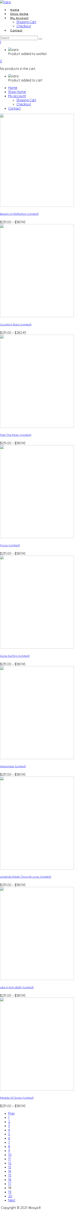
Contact (16, 30)
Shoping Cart (26, 100)
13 (9, 1167)
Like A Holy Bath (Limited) (17, 987)
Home (12, 88)
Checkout (23, 104)
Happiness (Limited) (13, 766)
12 (9, 1163)
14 (9, 1171)
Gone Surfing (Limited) (15, 655)
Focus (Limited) (10, 545)
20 (10, 1196)
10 (9, 1155)
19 (9, 1192)
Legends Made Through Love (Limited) (25, 876)
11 (9, 1159)
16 (9, 1179)
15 (9, 1175)
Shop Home (17, 92)
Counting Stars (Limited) (16, 324)
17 (9, 1184)
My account (19, 18)
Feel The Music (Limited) (15, 434)
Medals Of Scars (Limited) (17, 1097)
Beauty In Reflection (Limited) (19, 213)
